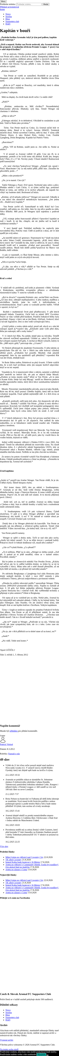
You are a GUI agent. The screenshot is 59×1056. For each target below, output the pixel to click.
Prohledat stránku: (8, 4)
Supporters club (12, 21)
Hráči (7, 24)
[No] (47, 1055)
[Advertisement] (29, 692)
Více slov (4, 846)
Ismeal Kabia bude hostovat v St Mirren (22, 862)
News (8, 14)
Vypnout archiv (6, 1040)
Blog (7, 19)
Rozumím (41, 1055)
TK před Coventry (13, 860)
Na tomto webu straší (9, 1049)
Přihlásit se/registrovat (9, 7)
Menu (3, 1)
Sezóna (8, 16)
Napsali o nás (14, 754)
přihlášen (14, 731)
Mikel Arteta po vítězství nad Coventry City (24, 857)
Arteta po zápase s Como (16, 869)
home (2, 9)
